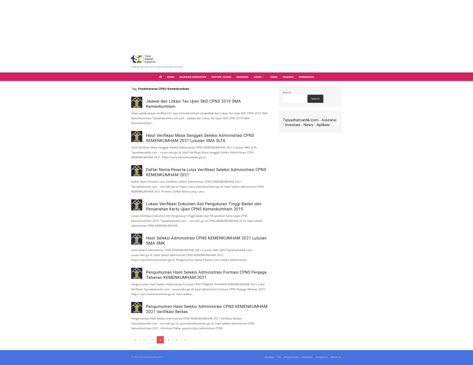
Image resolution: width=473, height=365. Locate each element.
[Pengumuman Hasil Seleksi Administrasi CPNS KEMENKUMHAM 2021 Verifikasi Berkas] (136, 307)
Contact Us (322, 357)
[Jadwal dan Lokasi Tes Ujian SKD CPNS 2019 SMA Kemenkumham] (136, 102)
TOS (279, 357)
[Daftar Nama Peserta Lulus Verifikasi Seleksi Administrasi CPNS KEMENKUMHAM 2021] (136, 170)
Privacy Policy (291, 357)
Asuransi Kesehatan (192, 77)
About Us (336, 357)
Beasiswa (242, 77)
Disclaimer (307, 357)
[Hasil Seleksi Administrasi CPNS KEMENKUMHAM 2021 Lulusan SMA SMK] (136, 239)
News (273, 77)
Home (170, 77)
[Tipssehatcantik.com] (160, 76)
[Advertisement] (111, 26)
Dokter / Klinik (221, 77)
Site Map (269, 357)
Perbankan (306, 77)
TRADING (288, 77)
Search (287, 92)
